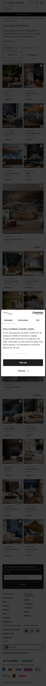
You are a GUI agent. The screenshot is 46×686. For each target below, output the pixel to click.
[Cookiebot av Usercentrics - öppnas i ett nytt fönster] (32, 313)
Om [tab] (37, 320)
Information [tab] (23, 320)
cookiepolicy (20, 354)
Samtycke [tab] (8, 320)
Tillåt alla (23, 362)
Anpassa (21, 371)
